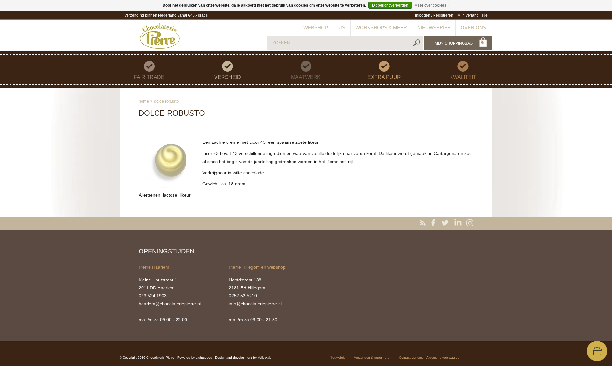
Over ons (473, 27)
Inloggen (422, 15)
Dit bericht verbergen (390, 5)
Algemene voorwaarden (444, 357)
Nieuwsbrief (433, 27)
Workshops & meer (381, 27)
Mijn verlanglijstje (472, 15)
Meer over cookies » (431, 5)
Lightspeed (204, 357)
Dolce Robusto (166, 101)
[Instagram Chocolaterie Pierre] (470, 223)
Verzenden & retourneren (372, 357)
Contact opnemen (412, 357)
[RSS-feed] (424, 223)
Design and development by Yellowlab (243, 357)
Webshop (315, 27)
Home (144, 101)
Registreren (443, 15)
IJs (341, 27)
